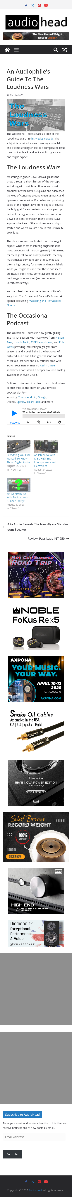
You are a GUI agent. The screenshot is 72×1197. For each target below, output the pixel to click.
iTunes (22, 397)
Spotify (21, 401)
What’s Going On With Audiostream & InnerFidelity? (17, 497)
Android (31, 397)
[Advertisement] (36, 989)
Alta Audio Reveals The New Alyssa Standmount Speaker (37, 527)
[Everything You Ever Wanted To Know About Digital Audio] (18, 446)
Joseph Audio (22, 342)
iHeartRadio (34, 401)
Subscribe (12, 1154)
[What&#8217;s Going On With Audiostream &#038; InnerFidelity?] (18, 485)
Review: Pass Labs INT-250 (46, 539)
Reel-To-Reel (47, 365)
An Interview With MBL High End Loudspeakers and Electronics (45, 460)
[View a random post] (64, 49)
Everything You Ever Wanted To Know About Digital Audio (18, 458)
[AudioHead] (7, 49)
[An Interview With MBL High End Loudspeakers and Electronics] (46, 446)
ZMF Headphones (41, 342)
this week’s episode (42, 138)
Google (42, 397)
